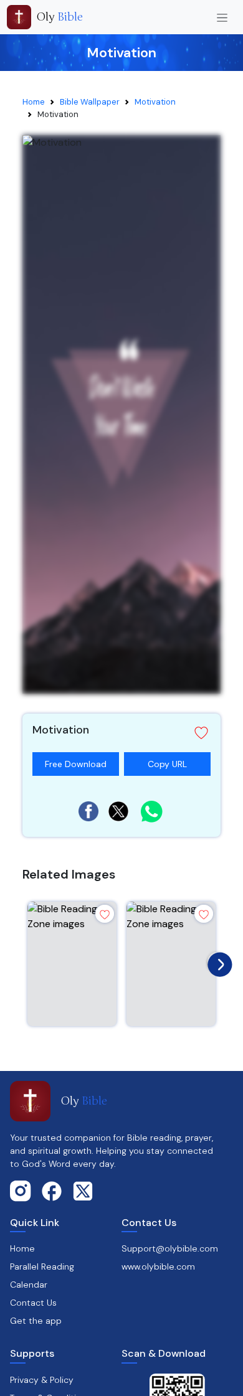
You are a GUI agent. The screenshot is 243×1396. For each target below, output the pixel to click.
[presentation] (216, 961)
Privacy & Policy (42, 1379)
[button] (121, 733)
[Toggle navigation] (222, 17)
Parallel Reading (42, 1266)
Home (33, 102)
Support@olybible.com (170, 1248)
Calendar (28, 1284)
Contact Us (33, 1302)
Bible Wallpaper (90, 102)
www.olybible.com (158, 1266)
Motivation (155, 102)
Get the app (36, 1320)
